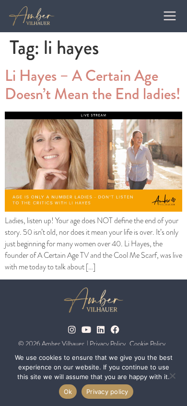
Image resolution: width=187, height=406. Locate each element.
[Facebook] (115, 329)
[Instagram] (72, 329)
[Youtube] (86, 329)
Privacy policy (107, 391)
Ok (68, 391)
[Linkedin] (100, 329)
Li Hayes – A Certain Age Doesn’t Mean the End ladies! (92, 85)
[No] (172, 375)
